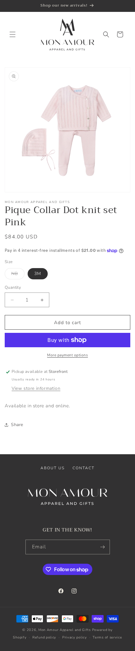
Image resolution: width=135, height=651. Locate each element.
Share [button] (17, 425)
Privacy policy (74, 637)
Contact (83, 467)
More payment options (67, 355)
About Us (52, 467)
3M (37, 274)
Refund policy (44, 637)
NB (17, 274)
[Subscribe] (103, 547)
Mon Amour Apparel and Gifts (64, 630)
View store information (36, 388)
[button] (12, 34)
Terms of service (107, 637)
